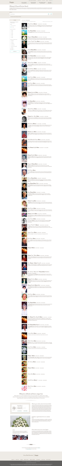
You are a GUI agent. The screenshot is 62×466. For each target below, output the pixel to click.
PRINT (47, 0)
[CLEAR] (48, 13)
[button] (24, 2)
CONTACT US (39, 0)
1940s (12, 34)
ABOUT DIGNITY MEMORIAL (32, 0)
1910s (12, 30)
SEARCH (10, 12)
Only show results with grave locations (16, 16)
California (12, 43)
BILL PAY (43, 0)
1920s (12, 31)
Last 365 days (13, 25)
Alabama (12, 40)
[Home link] (11, 2)
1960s (12, 37)
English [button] (50, 0)
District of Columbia (14, 46)
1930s (12, 33)
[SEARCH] (51, 13)
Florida (12, 47)
